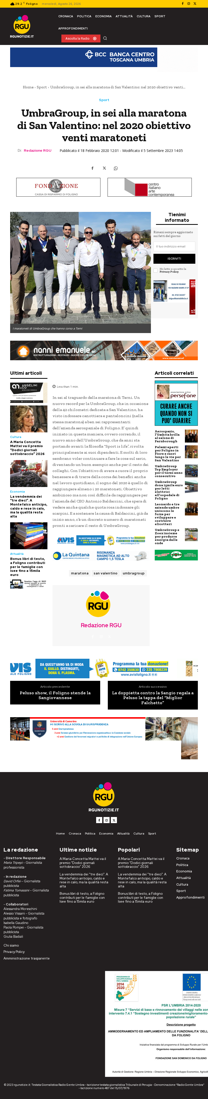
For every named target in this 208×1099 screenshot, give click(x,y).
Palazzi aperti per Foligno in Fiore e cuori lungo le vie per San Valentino (168, 453)
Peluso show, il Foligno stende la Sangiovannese (55, 695)
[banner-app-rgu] (28, 584)
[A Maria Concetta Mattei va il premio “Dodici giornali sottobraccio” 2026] (28, 418)
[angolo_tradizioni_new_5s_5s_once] (28, 393)
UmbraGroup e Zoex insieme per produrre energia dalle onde (167, 536)
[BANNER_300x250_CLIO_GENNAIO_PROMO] (174, 297)
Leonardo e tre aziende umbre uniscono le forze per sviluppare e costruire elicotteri (167, 514)
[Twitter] (195, 4)
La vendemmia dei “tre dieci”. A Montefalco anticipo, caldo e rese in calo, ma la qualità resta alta (28, 506)
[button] (105, 38)
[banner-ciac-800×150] (150, 187)
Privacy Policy (169, 271)
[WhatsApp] (116, 168)
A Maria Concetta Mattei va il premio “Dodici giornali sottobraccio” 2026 (27, 448)
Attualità (17, 553)
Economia (17, 491)
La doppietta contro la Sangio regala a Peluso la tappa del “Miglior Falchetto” (153, 697)
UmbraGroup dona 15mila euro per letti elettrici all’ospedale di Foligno (169, 490)
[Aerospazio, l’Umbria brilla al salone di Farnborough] (191, 436)
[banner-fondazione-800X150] (58, 187)
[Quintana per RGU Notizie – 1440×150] (101, 556)
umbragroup (134, 573)
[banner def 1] (104, 738)
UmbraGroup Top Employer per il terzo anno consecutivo (169, 471)
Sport (42, 87)
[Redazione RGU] (101, 603)
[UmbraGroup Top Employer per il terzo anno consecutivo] (191, 470)
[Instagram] (189, 4)
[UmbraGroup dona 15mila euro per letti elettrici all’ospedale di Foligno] (191, 486)
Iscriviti (174, 258)
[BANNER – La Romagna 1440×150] (101, 540)
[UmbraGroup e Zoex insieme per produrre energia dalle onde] (191, 534)
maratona (80, 573)
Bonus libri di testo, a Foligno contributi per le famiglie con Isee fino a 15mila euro (27, 567)
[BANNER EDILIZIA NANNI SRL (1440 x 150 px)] (104, 350)
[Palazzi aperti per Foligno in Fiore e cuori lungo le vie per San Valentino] (191, 451)
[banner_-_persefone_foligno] (176, 403)
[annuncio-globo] (176, 555)
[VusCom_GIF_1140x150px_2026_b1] (104, 60)
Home (28, 87)
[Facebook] (183, 4)
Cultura (15, 436)
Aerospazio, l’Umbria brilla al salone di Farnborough (167, 436)
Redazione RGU (37, 150)
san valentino (106, 573)
